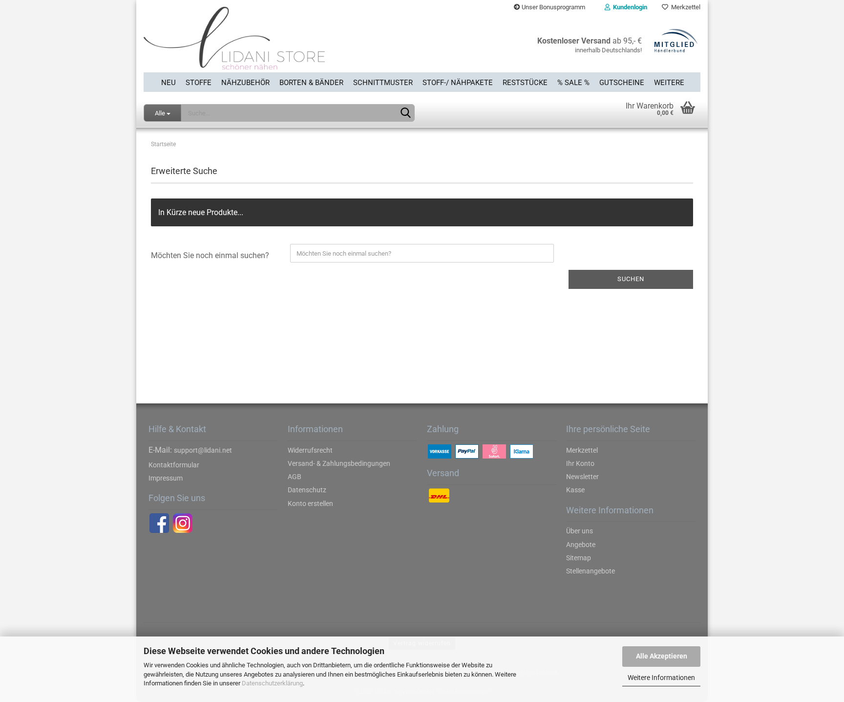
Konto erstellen (310, 503)
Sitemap (578, 558)
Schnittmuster (383, 82)
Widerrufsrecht (310, 450)
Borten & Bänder (311, 82)
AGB (294, 477)
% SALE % (573, 82)
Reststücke (525, 82)
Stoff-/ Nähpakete (457, 82)
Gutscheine (621, 82)
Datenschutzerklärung (272, 683)
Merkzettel (684, 7)
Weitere (669, 82)
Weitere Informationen (661, 677)
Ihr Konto (580, 463)
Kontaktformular (173, 465)
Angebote (580, 544)
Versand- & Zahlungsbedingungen (339, 463)
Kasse (575, 490)
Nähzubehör (245, 82)
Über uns (579, 531)
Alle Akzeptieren (661, 656)
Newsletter (582, 477)
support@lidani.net (203, 450)
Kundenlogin (628, 7)
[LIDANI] (279, 43)
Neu (168, 82)
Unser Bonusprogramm (552, 7)
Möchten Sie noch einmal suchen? (210, 255)
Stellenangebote (590, 571)
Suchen (630, 279)
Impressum (165, 478)
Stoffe (198, 82)
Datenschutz (307, 490)
